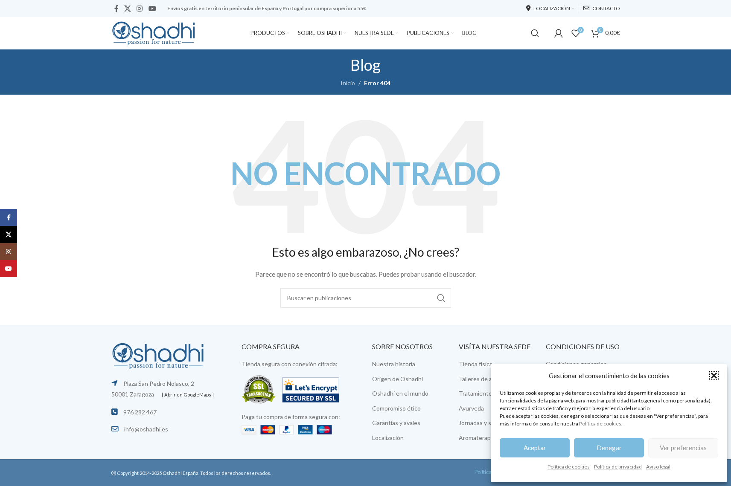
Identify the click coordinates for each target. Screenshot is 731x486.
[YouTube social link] (152, 8)
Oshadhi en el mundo (400, 393)
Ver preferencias (683, 447)
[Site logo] (154, 32)
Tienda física (475, 363)
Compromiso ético (396, 408)
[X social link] (128, 8)
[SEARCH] (441, 298)
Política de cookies (600, 423)
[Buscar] (535, 33)
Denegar (609, 447)
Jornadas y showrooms (489, 422)
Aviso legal (658, 466)
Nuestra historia (393, 363)
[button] (714, 375)
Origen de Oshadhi (397, 378)
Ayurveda (471, 408)
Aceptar (535, 447)
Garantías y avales (396, 422)
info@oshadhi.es (146, 429)
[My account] (558, 33)
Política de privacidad (618, 466)
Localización (388, 437)
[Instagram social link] (140, 8)
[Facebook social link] (116, 8)
